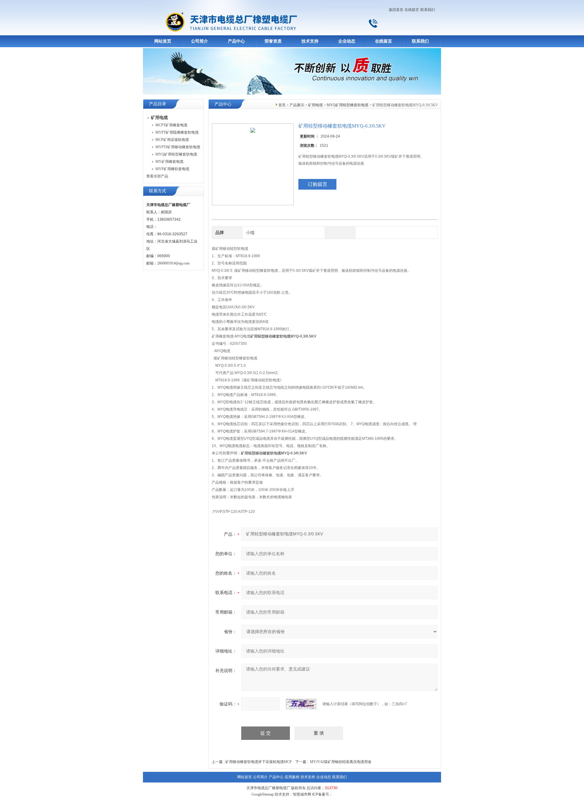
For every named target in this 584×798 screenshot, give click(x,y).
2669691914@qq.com (173, 263)
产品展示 (297, 105)
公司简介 (199, 41)
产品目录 (157, 104)
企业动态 (346, 41)
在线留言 (412, 10)
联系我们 (427, 10)
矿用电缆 (315, 105)
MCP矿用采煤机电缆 (172, 140)
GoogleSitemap (263, 794)
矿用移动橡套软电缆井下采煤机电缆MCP (258, 762)
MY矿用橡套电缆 (169, 161)
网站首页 (162, 41)
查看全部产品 (157, 176)
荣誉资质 (273, 41)
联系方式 (157, 191)
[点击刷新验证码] (301, 704)
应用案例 (292, 777)
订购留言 (317, 184)
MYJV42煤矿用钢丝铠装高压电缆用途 (340, 762)
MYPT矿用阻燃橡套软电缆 (177, 132)
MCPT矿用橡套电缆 (171, 125)
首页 (282, 105)
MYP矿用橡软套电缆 (172, 169)
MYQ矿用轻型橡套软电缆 (176, 154)
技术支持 (309, 41)
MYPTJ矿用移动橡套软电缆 (177, 147)
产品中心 (236, 41)
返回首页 (396, 10)
